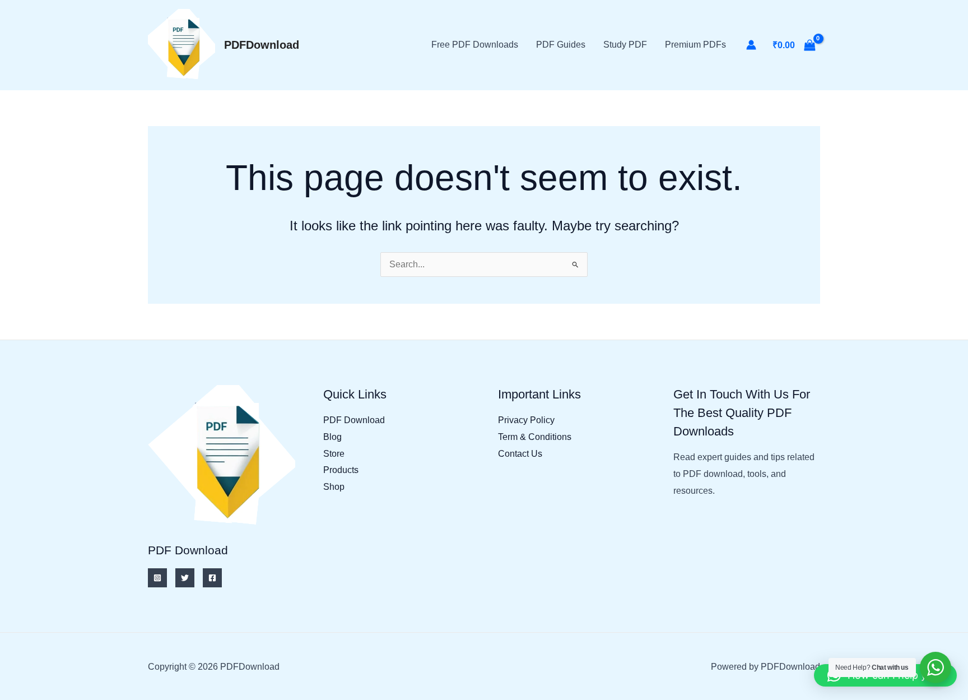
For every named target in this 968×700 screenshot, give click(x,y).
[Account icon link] (751, 45)
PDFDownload (261, 45)
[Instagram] (157, 577)
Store (334, 453)
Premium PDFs (695, 44)
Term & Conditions (534, 437)
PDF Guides (560, 44)
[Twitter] (184, 577)
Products (341, 470)
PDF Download (354, 420)
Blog (332, 437)
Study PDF (625, 44)
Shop (334, 487)
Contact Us (520, 453)
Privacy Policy (526, 420)
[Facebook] (212, 577)
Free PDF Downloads (474, 44)
